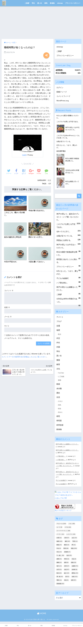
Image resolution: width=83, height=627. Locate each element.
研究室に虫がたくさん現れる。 (66, 260)
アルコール (61, 523)
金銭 (74, 576)
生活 (49, 180)
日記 (74, 559)
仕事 (66, 537)
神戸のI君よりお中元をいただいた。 (66, 246)
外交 (58, 338)
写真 (74, 541)
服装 (66, 562)
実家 (65, 548)
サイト (6, 326)
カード (59, 527)
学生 (33, 3)
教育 (58, 364)
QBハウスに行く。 (63, 232)
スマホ (68, 527)
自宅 (59, 569)
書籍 (59, 380)
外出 (58, 343)
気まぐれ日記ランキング (63, 510)
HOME (42, 613)
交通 (58, 326)
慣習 (58, 360)
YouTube (61, 373)
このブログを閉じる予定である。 (65, 225)
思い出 (39, 3)
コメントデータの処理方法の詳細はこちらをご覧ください (24, 357)
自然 (66, 569)
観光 (59, 334)
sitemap (60, 3)
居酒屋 (67, 552)
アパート (59, 317)
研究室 (59, 421)
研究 (58, 416)
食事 (73, 580)
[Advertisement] (41, 24)
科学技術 (59, 425)
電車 (59, 580)
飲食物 (52, 3)
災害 (66, 566)
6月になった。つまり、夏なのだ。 (67, 272)
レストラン (71, 534)
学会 (59, 548)
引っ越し (60, 555)
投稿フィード (61, 92)
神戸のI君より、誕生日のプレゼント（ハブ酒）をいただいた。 (67, 217)
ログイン (59, 88)
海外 (59, 566)
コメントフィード (63, 96)
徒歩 (69, 555)
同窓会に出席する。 (64, 240)
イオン (72, 523)
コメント (8, 291)
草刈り (60, 412)
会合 (74, 537)
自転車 (74, 569)
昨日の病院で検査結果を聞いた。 (66, 253)
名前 (7, 307)
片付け (60, 401)
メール (8, 317)
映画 (58, 384)
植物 (73, 562)
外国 (58, 347)
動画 (66, 545)
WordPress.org (62, 101)
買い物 (60, 576)
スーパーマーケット (63, 530)
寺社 (59, 552)
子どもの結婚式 (62, 278)
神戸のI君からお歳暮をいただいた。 (67, 288)
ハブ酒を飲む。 (62, 283)
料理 (66, 559)
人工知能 (61, 376)
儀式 (67, 541)
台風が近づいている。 (65, 236)
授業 (59, 559)
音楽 (66, 580)
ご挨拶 (27, 3)
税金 (59, 408)
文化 (58, 369)
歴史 (58, 393)
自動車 (75, 566)
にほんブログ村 (61, 498)
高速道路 (60, 583)
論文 (66, 573)
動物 (59, 545)
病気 (45, 3)
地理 (58, 330)
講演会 (75, 573)
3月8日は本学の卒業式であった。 (66, 300)
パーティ (60, 534)
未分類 (59, 389)
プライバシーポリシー (72, 3)
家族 (74, 548)
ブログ (59, 321)
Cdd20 (24, 155)
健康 (59, 541)
